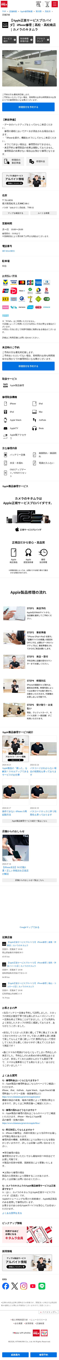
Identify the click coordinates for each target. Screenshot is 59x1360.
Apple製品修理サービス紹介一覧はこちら (29, 821)
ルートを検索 (43, 213)
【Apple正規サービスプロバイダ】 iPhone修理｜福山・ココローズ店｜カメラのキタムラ (31, 985)
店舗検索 (38, 2)
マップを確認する (15, 213)
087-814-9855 (8, 251)
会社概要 (19, 1323)
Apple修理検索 (26, 11)
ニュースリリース (39, 1319)
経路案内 (15, 1355)
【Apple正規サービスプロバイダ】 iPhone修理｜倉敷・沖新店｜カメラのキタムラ (31, 943)
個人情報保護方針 (20, 1319)
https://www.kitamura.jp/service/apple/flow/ (21, 1123)
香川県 (39, 11)
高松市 (48, 11)
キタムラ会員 (47, 2)
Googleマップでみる (29, 927)
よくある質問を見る (12, 1213)
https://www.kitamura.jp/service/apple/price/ (21, 1097)
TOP (4, 11)
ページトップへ (49, 1312)
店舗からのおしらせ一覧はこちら (29, 880)
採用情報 (29, 1323)
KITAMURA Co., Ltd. (24, 1342)
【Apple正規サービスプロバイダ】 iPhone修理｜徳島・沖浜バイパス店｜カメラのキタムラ (31, 964)
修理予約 (43, 1355)
